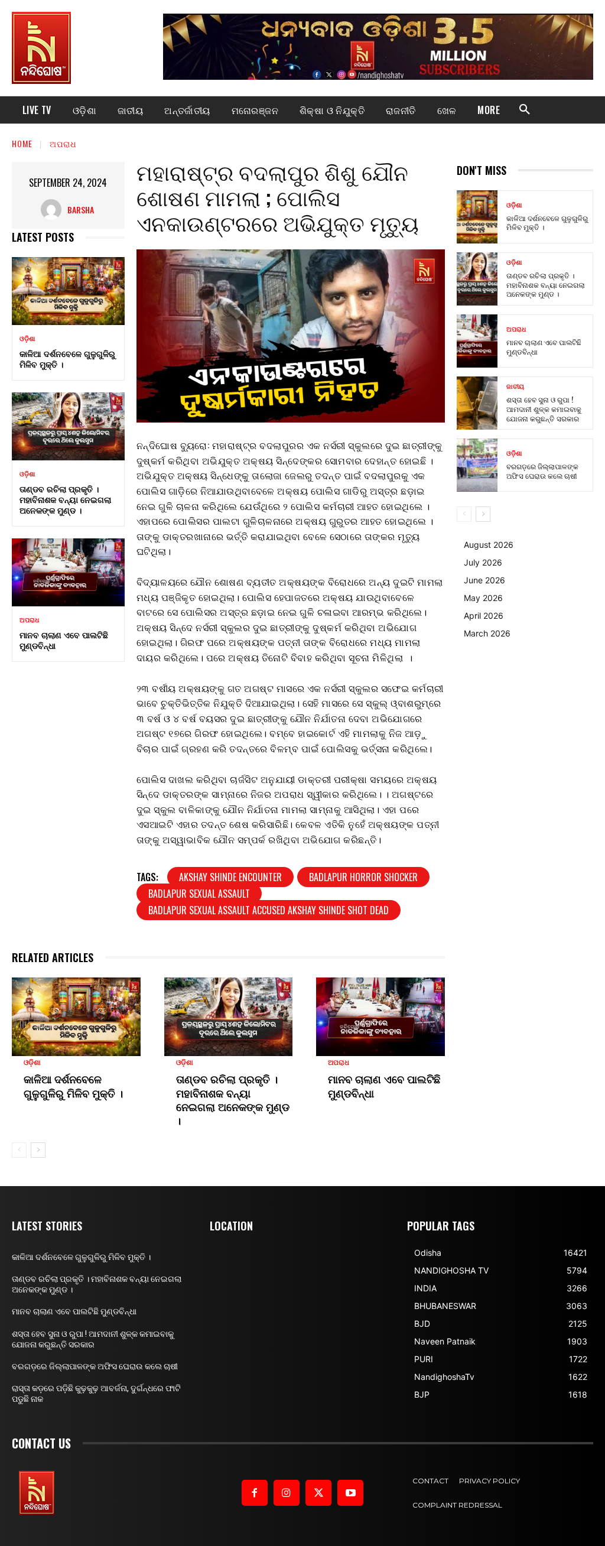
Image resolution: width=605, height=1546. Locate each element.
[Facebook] (255, 1493)
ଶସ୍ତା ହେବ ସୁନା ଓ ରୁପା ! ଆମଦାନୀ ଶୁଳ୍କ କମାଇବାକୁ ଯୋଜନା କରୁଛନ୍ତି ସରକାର (543, 408)
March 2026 (487, 633)
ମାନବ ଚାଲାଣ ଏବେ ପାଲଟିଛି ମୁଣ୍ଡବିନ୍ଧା (63, 639)
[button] (524, 110)
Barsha (80, 209)
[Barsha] (54, 209)
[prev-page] (19, 1150)
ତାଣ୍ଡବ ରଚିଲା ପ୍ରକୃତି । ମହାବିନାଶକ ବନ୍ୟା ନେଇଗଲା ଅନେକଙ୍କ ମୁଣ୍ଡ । (65, 499)
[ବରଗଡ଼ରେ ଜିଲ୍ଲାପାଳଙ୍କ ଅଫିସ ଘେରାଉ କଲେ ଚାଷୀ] (477, 465)
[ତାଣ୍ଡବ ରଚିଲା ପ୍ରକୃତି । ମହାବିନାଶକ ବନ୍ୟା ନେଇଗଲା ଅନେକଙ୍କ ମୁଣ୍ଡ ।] (68, 426)
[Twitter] (318, 1493)
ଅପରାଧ (63, 143)
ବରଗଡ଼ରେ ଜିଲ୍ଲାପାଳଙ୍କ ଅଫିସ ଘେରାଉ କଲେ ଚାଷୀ (542, 470)
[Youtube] (350, 1493)
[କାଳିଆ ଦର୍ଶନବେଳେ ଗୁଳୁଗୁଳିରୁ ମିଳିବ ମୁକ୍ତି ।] (68, 290)
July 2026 (483, 562)
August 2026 (488, 545)
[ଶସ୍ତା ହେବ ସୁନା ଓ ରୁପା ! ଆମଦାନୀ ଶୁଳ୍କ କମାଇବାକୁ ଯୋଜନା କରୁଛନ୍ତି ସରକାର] (477, 403)
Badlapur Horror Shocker (363, 877)
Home (22, 143)
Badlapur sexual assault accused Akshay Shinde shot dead (268, 910)
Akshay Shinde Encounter (230, 877)
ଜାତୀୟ (515, 387)
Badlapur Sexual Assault (199, 893)
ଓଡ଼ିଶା (27, 339)
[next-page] (38, 1150)
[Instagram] (287, 1493)
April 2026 (483, 615)
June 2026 (484, 580)
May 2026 (483, 598)
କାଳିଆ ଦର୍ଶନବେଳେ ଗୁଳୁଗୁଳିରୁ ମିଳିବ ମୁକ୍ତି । (67, 358)
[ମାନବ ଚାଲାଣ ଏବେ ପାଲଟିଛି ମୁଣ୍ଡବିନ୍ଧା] (68, 572)
